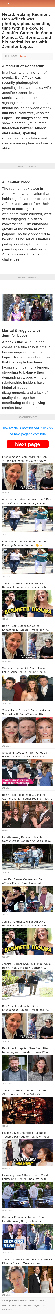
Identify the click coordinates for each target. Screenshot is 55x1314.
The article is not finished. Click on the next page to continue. (27, 431)
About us (6, 1306)
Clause (20, 1306)
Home (6, 3)
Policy (13, 1306)
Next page (27, 444)
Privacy (27, 1306)
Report (24, 56)
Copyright (36, 1306)
